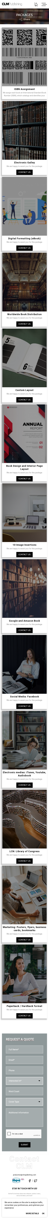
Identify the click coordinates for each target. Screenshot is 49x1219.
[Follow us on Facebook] (29, 1181)
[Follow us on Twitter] (35, 1181)
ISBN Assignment (24, 89)
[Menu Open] (44, 4)
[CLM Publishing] (12, 4)
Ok (43, 1213)
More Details (32, 1213)
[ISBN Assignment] (24, 56)
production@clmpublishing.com (24, 1175)
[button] (24, 1081)
